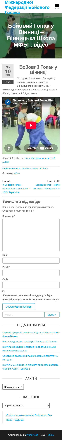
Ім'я (5, 255)
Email (6, 267)
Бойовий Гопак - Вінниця (35, 168)
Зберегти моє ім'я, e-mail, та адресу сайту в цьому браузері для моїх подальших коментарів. (31, 297)
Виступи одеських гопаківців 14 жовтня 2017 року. (29, 341)
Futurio (50, 434)
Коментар (8, 216)
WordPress (32, 434)
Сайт (5, 279)
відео (17, 173)
